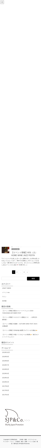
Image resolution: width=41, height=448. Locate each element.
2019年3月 (5, 377)
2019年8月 (5, 361)
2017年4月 (5, 394)
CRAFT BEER (6, 288)
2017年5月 (5, 390)
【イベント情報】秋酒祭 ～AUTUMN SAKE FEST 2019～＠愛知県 (20, 325)
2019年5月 (5, 369)
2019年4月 (5, 373)
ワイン (4, 296)
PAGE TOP (38, 433)
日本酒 (4, 301)
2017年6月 (5, 386)
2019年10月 (6, 352)
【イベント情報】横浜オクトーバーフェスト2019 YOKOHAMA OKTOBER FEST (17, 312)
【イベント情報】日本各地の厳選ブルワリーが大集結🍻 (19, 330)
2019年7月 (5, 365)
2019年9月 (5, 356)
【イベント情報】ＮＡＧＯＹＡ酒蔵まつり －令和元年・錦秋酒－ (20, 318)
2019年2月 (5, 382)
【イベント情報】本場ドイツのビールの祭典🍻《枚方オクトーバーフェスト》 (20, 336)
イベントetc (15, 249)
